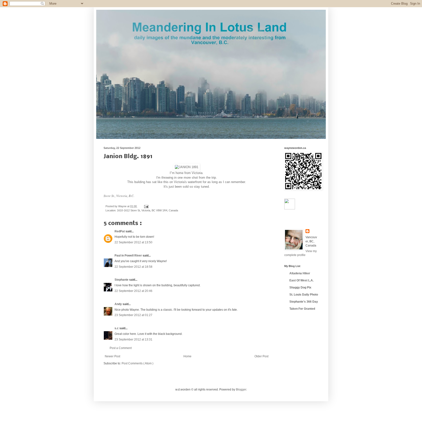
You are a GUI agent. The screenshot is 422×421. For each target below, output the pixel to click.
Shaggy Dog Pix (300, 287)
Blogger (241, 389)
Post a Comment (121, 348)
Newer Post (112, 356)
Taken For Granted (302, 308)
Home (187, 356)
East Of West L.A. (301, 280)
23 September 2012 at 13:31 (133, 339)
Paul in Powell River (129, 255)
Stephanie (122, 279)
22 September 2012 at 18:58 (133, 266)
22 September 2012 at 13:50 (133, 242)
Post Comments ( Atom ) (137, 363)
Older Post (261, 356)
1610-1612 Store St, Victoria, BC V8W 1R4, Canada (147, 210)
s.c (117, 328)
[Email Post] (145, 206)
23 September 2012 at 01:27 (133, 315)
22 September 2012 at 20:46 (133, 291)
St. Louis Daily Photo (303, 294)
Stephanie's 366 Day (303, 301)
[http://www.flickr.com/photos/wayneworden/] (289, 208)
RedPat (120, 231)
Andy (119, 304)
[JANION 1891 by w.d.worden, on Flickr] (186, 167)
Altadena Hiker (299, 273)
